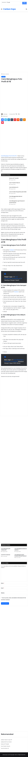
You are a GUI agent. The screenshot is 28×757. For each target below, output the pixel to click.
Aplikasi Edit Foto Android (6, 741)
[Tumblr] (12, 119)
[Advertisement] (14, 27)
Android (7, 74)
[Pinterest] (15, 119)
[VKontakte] (21, 119)
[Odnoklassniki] (24, 119)
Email (2, 588)
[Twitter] (5, 119)
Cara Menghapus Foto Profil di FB (8, 155)
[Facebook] (2, 119)
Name (2, 583)
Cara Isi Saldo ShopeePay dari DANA (17, 191)
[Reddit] (18, 119)
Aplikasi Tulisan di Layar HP (6, 739)
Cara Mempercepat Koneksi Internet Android (20, 555)
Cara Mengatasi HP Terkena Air (5, 549)
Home (3, 74)
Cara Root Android (5, 554)
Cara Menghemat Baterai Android (21, 549)
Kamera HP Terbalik (13, 178)
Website (2, 592)
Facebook (12, 249)
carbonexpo (5, 114)
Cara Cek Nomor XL (13, 187)
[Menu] (1, 9)
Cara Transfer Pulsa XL (14, 182)
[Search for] (26, 9)
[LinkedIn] (8, 119)
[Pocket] (2, 122)
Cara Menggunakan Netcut (15, 196)
